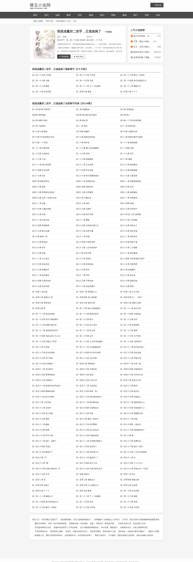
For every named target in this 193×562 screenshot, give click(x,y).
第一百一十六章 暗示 (84, 319)
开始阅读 (65, 57)
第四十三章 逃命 (39, 187)
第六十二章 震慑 (83, 220)
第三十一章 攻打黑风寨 (41, 165)
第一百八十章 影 (127, 435)
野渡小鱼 (157, 52)
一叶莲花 (108, 32)
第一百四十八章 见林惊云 (42, 380)
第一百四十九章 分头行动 (86, 380)
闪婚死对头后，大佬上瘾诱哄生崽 (134, 527)
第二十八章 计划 (39, 159)
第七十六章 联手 (39, 247)
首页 (35, 15)
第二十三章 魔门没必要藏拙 (87, 148)
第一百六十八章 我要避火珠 (131, 413)
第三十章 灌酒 (126, 159)
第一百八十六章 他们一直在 (131, 446)
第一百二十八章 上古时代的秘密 (89, 341)
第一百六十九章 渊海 (40, 419)
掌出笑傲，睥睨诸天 (109, 527)
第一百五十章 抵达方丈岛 (130, 380)
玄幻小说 (49, 21)
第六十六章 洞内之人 (128, 225)
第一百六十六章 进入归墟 (42, 413)
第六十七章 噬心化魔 (40, 231)
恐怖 (113, 15)
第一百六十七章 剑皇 (84, 413)
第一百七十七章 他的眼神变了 (132, 430)
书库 (147, 15)
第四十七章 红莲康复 (84, 192)
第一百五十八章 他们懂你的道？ (89, 397)
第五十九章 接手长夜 (84, 214)
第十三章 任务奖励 (39, 131)
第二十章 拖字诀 (83, 142)
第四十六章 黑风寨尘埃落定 (43, 192)
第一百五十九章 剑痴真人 (130, 397)
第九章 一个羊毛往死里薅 (130, 120)
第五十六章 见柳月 (83, 209)
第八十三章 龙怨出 (83, 259)
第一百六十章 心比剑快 (41, 402)
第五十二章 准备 (39, 203)
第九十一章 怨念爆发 (40, 275)
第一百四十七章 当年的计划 (131, 375)
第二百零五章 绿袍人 (40, 485)
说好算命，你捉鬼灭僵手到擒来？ (132, 531)
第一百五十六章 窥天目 (129, 391)
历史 (80, 15)
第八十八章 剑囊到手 (40, 270)
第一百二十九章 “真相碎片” (131, 341)
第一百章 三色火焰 (39, 292)
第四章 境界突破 (39, 115)
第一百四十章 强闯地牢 (85, 364)
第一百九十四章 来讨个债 (86, 463)
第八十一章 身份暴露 (128, 253)
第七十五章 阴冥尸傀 (128, 242)
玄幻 (46, 15)
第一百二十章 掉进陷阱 (129, 325)
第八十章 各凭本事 (83, 253)
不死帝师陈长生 (41, 531)
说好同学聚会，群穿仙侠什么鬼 (103, 531)
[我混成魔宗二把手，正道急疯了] (45, 44)
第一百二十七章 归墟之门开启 (44, 341)
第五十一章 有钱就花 (128, 198)
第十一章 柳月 (82, 126)
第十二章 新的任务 (127, 126)
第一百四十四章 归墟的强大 (131, 369)
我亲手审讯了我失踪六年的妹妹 (143, 52)
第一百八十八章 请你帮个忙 (87, 452)
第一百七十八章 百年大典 (42, 435)
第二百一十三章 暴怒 (40, 86)
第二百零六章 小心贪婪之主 (87, 485)
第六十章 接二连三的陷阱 (130, 214)
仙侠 (57, 15)
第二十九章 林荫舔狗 (84, 159)
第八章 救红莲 (82, 120)
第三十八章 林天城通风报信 (87, 176)
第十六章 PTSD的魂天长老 (43, 137)
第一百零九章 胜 (39, 308)
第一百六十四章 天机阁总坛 (87, 408)
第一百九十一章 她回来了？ (87, 457)
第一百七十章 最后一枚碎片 (87, 419)
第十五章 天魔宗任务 (128, 131)
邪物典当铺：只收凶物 (78, 523)
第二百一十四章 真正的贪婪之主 (133, 80)
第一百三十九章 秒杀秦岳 (42, 364)
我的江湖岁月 (100, 535)
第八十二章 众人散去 (40, 259)
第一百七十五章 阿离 (40, 430)
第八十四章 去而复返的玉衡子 (132, 259)
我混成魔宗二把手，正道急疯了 (79, 31)
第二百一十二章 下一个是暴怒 (88, 86)
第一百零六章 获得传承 (41, 303)
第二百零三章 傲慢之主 (85, 480)
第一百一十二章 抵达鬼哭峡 (43, 314)
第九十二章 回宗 (83, 275)
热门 (136, 15)
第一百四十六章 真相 (84, 375)
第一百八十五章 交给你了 (86, 446)
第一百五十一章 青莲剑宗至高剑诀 (46, 386)
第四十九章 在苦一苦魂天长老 (44, 198)
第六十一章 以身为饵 (40, 220)
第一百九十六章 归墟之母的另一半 (46, 469)
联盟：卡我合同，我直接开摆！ (103, 523)
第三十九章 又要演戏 (128, 176)
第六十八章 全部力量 (84, 231)
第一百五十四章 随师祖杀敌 (43, 391)
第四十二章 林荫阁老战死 (130, 181)
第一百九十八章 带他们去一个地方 (134, 469)
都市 (69, 15)
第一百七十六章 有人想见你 (87, 430)
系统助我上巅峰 (56, 531)
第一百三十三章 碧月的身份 (43, 352)
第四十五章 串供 (127, 187)
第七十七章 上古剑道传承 (86, 247)
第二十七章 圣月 (127, 154)
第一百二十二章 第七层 (85, 330)
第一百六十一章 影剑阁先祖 (87, 402)
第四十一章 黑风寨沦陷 (85, 181)
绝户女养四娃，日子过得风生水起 (143, 36)
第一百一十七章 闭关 (128, 319)
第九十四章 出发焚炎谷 (41, 281)
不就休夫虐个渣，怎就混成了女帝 (132, 523)
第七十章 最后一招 (39, 236)
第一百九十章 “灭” (39, 457)
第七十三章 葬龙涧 (39, 242)
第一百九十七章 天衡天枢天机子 (89, 469)
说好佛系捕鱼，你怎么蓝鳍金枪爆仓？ (76, 519)
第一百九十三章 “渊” (40, 463)
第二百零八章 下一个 (128, 92)
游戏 (91, 15)
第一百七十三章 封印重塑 (86, 424)
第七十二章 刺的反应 (128, 236)
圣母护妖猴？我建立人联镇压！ (143, 57)
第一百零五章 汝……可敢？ (131, 297)
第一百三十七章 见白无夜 (86, 358)
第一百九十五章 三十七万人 (131, 463)
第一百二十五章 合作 (84, 336)
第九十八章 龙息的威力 (85, 286)
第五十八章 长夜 (39, 214)
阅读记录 (158, 5)
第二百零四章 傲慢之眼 (129, 480)
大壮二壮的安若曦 (157, 41)
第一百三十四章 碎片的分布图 (88, 352)
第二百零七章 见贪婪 (128, 485)
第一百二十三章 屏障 (128, 330)
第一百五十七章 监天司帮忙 (43, 397)
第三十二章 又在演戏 (84, 165)
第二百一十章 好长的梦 (41, 92)
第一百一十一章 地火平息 (130, 308)
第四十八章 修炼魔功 (128, 192)
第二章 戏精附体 (83, 109)
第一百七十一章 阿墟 (128, 419)
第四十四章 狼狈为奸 (84, 187)
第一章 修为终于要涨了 (41, 109)
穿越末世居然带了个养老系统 (66, 527)
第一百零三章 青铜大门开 (42, 297)
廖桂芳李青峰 (40, 523)
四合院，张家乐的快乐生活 (76, 531)
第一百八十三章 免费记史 (130, 441)
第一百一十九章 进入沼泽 (86, 325)
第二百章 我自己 (83, 474)
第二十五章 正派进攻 (40, 154)
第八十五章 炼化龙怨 (40, 264)
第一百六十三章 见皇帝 (41, 408)
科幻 (102, 15)
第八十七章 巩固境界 (128, 264)
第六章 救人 (125, 115)
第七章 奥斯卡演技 (39, 120)
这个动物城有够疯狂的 (89, 527)
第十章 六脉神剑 (39, 126)
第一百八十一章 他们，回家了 (44, 441)
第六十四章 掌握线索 (40, 225)
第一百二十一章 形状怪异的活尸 (45, 330)
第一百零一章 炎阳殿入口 (86, 292)
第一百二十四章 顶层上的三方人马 (46, 336)
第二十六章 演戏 (83, 154)
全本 (158, 15)
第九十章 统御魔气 (127, 270)
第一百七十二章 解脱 (40, 424)
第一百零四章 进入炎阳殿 (86, 297)
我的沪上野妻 (153, 531)
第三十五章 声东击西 (84, 170)
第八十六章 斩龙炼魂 (84, 264)
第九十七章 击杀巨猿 (40, 286)
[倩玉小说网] (43, 5)
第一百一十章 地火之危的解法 (88, 308)
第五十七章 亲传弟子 (128, 209)
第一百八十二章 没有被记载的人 (89, 441)
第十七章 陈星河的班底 (85, 137)
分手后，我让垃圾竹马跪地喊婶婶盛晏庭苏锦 (140, 519)
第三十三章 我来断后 (128, 165)
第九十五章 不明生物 (84, 281)
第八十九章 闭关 (83, 270)
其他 (124, 15)
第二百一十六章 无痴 (40, 80)
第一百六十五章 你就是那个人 (132, 408)
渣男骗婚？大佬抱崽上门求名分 (107, 519)
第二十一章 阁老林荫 (128, 142)
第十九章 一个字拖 (39, 142)
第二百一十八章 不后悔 (85, 75)
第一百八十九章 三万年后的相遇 (133, 452)
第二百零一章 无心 (127, 474)
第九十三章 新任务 (127, 275)
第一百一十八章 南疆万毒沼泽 (44, 325)
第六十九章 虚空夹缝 (128, 231)
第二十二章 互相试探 (40, 148)
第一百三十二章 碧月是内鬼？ (132, 347)
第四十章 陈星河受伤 (40, 181)
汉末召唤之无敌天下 (49, 519)
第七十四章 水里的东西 (85, 242)
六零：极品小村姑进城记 (143, 41)
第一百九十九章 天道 (40, 474)
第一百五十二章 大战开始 (86, 386)
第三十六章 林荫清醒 (128, 170)
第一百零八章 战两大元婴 (130, 303)
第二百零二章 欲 (39, 480)
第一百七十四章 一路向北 (130, 424)
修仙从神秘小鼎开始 (145, 535)
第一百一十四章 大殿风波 (130, 314)
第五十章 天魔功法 (83, 198)
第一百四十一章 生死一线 (130, 364)
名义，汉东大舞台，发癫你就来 (143, 47)
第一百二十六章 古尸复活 (130, 336)
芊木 (159, 36)
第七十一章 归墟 (83, 236)
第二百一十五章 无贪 (84, 80)
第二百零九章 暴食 (83, 92)
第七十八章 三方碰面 (128, 247)
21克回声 (157, 57)
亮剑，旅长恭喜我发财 (57, 523)
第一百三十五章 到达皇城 (130, 352)
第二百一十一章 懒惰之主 (130, 86)
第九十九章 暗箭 (127, 286)
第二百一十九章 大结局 (75, 40)
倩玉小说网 (38, 21)
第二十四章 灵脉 (127, 148)
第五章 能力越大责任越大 (86, 115)
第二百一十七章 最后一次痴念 (132, 75)
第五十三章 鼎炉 (83, 203)
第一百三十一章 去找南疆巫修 (88, 347)
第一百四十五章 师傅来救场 (43, 375)
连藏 (159, 47)
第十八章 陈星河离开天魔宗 (131, 137)
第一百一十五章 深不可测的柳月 (45, 319)
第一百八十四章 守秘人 (41, 446)
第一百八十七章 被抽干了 (42, 452)
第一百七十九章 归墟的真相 (87, 435)
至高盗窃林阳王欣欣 (43, 527)
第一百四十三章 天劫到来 (86, 369)
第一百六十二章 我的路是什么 (132, 402)
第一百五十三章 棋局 (128, 386)
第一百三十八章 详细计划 (130, 358)
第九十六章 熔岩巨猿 (128, 281)
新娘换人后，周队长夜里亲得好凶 (48, 535)
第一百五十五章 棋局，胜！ (87, 391)
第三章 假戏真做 (127, 109)
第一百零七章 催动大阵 (85, 303)
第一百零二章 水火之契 (129, 292)
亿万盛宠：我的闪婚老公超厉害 (121, 535)
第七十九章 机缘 (39, 253)
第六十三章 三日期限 (128, 220)
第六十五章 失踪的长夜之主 (87, 225)
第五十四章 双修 (127, 203)
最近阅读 (79, 57)
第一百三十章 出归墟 (40, 347)
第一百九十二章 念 (127, 457)
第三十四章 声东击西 (40, 170)
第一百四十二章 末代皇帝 (42, 369)
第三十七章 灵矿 (39, 176)
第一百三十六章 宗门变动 (42, 358)
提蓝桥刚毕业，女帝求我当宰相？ (78, 535)
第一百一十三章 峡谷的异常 (87, 314)
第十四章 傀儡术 (83, 131)
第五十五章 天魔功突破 (41, 209)
